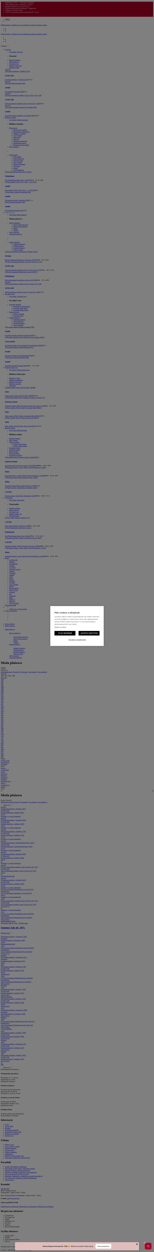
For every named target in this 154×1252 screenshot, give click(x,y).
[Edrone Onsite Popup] (77, 626)
